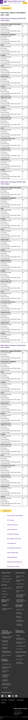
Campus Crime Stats (20, 591)
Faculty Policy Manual (5, 671)
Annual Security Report (13, 534)
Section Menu (6, 8)
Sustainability (20, 700)
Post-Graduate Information (14, 548)
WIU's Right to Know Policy (14, 538)
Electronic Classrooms (19, 613)
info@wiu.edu (17, 714)
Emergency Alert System (13, 566)
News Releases (6, 576)
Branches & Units (6, 588)
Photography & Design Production (7, 651)
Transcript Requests (5, 605)
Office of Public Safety (12, 552)
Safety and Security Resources (14, 562)
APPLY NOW (25, 3)
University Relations (12, 557)
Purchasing (19, 649)
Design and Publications (5, 641)
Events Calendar (6, 581)
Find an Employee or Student (20, 656)
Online (19, 2)
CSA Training (10, 520)
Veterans (3, 702)
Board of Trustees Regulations (7, 667)
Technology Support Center (20, 620)
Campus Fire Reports (12, 524)
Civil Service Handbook (5, 680)
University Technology (19, 624)
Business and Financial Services (20, 638)
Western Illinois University (16, 1)
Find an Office (19, 659)
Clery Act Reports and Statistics (15, 515)
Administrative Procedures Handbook (6, 676)
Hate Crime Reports (12, 529)
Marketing (5, 644)
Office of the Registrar (5, 600)
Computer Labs (20, 609)
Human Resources (21, 646)
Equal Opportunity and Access (21, 642)
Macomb (9, 2)
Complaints (5, 687)
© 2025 (1, 716)
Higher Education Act (6, 655)
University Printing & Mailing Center (7, 637)
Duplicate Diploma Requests (7, 609)
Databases (5, 594)
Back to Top (6, 510)
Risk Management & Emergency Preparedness (20, 595)
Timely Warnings (20, 584)
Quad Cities (14, 2)
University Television (4, 648)
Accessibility (4, 700)
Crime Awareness (11, 543)
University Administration (20, 662)
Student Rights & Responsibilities (6, 684)
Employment (12, 700)
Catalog (4, 591)
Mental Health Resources (20, 587)
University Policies (6, 664)
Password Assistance (19, 617)
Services (4, 596)
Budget (18, 635)
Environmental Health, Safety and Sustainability (21, 601)
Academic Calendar (7, 579)
